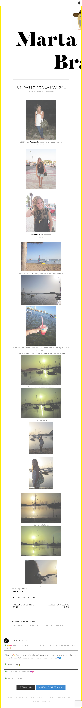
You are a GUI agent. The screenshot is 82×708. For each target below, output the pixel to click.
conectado (34, 625)
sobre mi (35, 701)
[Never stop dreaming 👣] (41, 678)
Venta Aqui (41, 145)
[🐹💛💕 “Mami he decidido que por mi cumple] (41, 647)
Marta (41, 586)
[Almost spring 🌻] (41, 665)
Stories (71, 697)
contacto (46, 701)
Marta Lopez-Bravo (39, 91)
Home (10, 697)
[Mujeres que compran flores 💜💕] (41, 671)
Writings (19, 697)
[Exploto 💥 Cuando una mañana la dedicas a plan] (41, 656)
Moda (30, 91)
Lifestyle (30, 697)
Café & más (60, 697)
